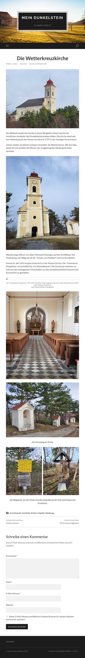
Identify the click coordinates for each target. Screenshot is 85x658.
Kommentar (11, 556)
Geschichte (26, 513)
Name (9, 582)
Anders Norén (64, 651)
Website (9, 605)
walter (23, 64)
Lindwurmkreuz (14, 521)
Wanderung (49, 513)
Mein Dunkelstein (42, 18)
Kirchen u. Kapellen (38, 513)
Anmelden (10, 641)
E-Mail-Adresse (13, 593)
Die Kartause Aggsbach (69, 521)
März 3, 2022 (11, 64)
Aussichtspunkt (15, 513)
